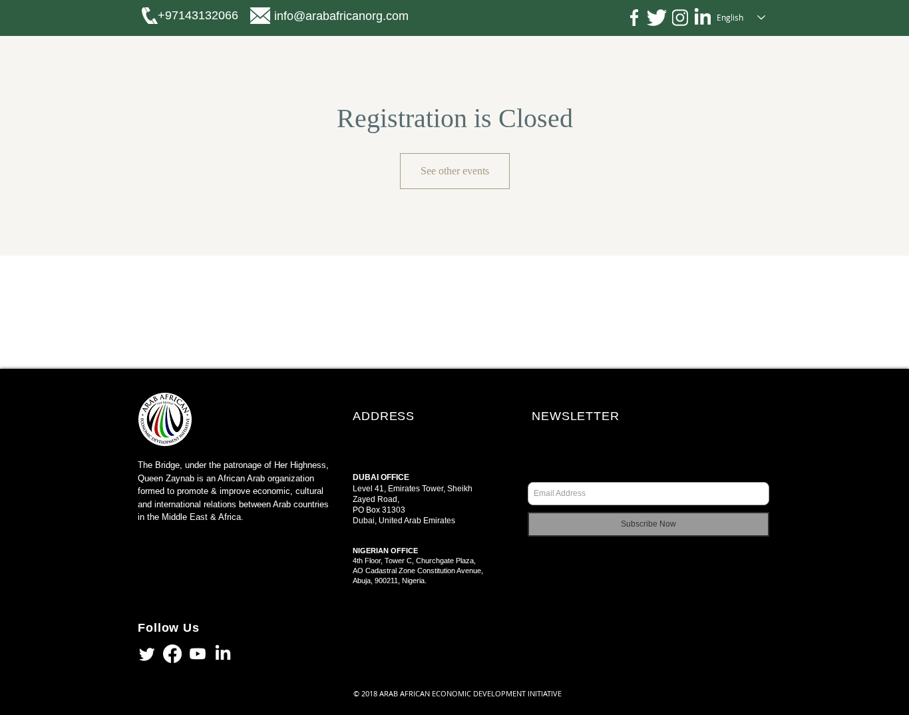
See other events (455, 170)
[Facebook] (172, 653)
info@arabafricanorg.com (341, 16)
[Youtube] (197, 653)
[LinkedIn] (223, 653)
